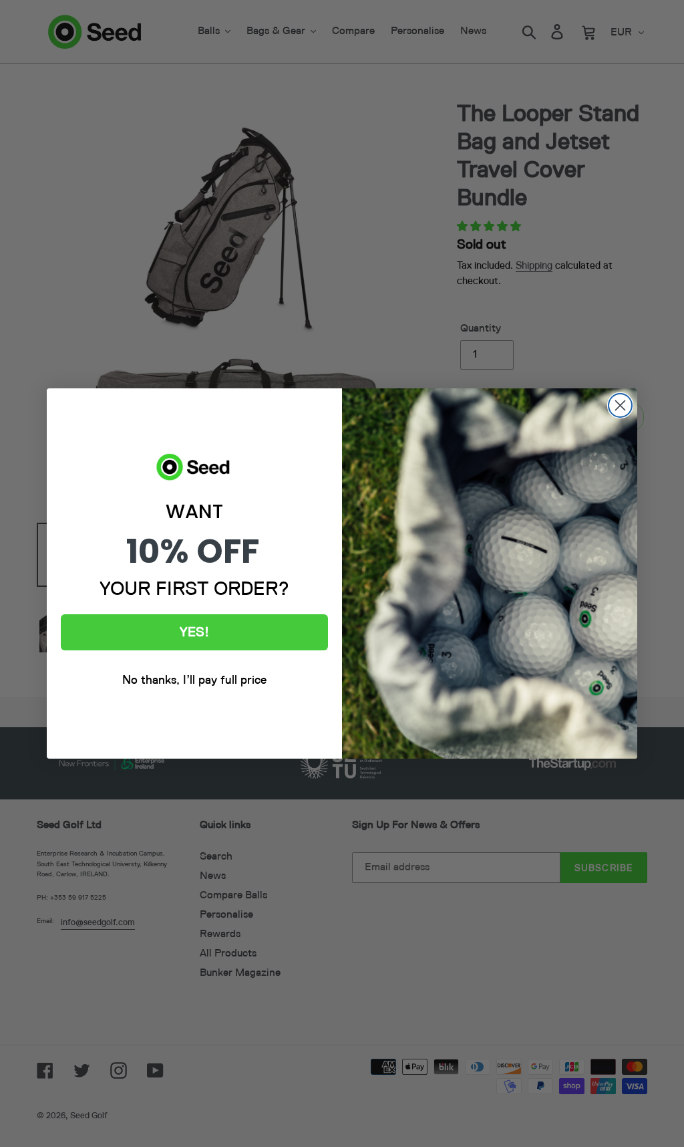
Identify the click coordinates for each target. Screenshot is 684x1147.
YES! (194, 632)
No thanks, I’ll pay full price (194, 680)
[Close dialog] (620, 405)
